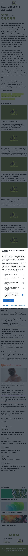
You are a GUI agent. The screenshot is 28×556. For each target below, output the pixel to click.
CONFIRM (8, 300)
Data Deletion (6, 305)
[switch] (23, 278)
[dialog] (14, 278)
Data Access (14, 305)
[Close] (25, 250)
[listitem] (14, 275)
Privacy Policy (22, 305)
